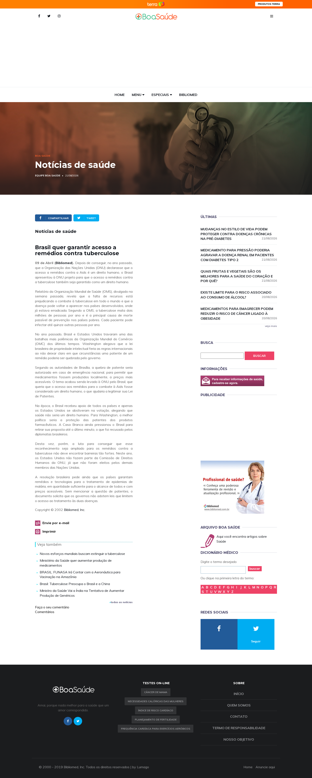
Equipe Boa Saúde (47, 175)
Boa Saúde (42, 155)
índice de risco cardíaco (155, 710)
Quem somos (239, 705)
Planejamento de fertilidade (156, 719)
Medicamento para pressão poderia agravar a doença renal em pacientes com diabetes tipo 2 (239, 255)
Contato (238, 716)
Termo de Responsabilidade (238, 728)
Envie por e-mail (55, 523)
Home (120, 95)
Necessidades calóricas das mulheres (155, 701)
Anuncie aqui (265, 767)
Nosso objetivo (238, 739)
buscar (254, 569)
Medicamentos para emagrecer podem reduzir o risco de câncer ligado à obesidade (239, 314)
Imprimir (49, 531)
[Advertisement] (156, 55)
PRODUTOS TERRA (269, 4)
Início (239, 694)
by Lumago (140, 767)
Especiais (160, 95)
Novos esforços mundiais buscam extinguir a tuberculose (82, 553)
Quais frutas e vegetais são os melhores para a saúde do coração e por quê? (239, 276)
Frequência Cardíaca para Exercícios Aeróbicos (155, 728)
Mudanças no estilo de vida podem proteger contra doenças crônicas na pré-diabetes (239, 234)
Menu (136, 95)
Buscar (259, 356)
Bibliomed (188, 95)
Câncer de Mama (155, 692)
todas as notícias (122, 602)
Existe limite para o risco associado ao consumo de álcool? (239, 294)
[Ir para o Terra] (156, 4)
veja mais (271, 326)
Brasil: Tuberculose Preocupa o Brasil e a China (75, 584)
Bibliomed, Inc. (74, 510)
